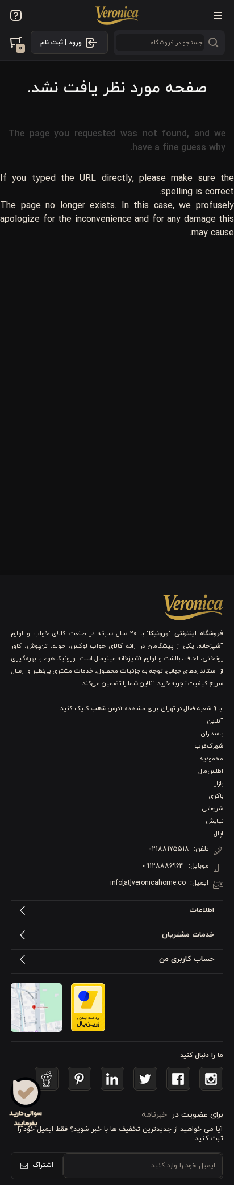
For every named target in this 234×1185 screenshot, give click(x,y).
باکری (215, 796)
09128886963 (163, 866)
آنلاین (215, 721)
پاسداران (212, 733)
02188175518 (168, 848)
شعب (98, 708)
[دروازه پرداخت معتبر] (88, 1007)
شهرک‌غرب (209, 746)
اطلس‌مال (210, 771)
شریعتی (212, 808)
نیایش (214, 821)
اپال (218, 833)
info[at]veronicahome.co (148, 883)
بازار (218, 783)
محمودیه (211, 758)
